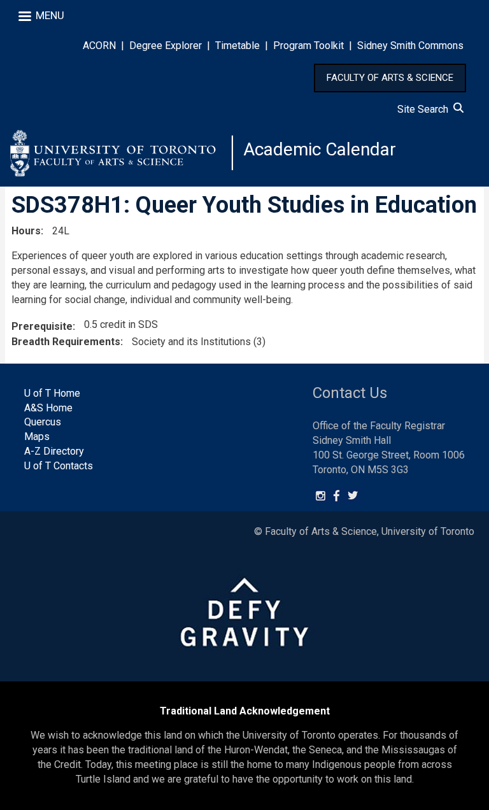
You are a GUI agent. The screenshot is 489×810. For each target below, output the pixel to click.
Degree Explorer (165, 45)
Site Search (425, 109)
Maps (37, 436)
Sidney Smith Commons (410, 45)
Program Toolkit (308, 45)
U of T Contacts (58, 466)
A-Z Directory (54, 451)
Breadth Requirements (65, 342)
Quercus (42, 422)
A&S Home (48, 408)
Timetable (237, 45)
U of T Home (52, 393)
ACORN (99, 45)
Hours (26, 231)
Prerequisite (42, 326)
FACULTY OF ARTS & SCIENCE (390, 77)
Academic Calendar (319, 149)
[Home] (121, 153)
